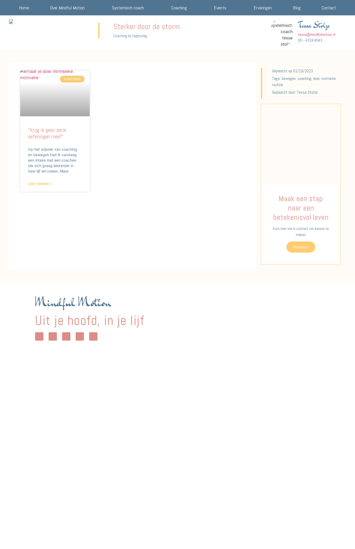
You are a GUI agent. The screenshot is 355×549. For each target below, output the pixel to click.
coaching (304, 78)
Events (220, 8)
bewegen (289, 78)
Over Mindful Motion (67, 8)
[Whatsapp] (39, 336)
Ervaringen (263, 8)
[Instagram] (53, 336)
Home (24, 8)
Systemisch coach (128, 8)
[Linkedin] (80, 336)
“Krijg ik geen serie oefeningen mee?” (47, 133)
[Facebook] (66, 336)
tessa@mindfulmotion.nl (317, 34)
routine (277, 84)
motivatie (328, 78)
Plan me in (300, 247)
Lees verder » (40, 184)
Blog (297, 8)
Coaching (179, 8)
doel (316, 78)
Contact (329, 8)
